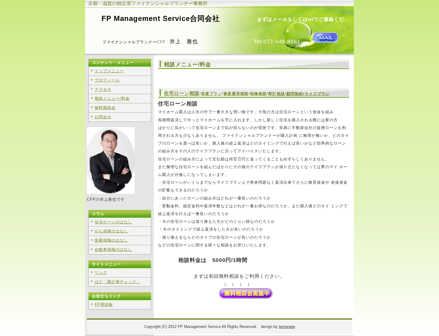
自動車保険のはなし (113, 249)
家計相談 (276, 93)
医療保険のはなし (111, 240)
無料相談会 (105, 107)
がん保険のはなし (111, 231)
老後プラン (211, 93)
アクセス (103, 89)
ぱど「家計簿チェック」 (118, 282)
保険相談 (258, 93)
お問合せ (103, 117)
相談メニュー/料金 (112, 98)
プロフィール (107, 80)
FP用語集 (104, 304)
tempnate (287, 326)
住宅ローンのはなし (113, 222)
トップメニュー (109, 71)
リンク (101, 272)
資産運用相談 (235, 93)
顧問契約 (294, 93)
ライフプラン (317, 93)
